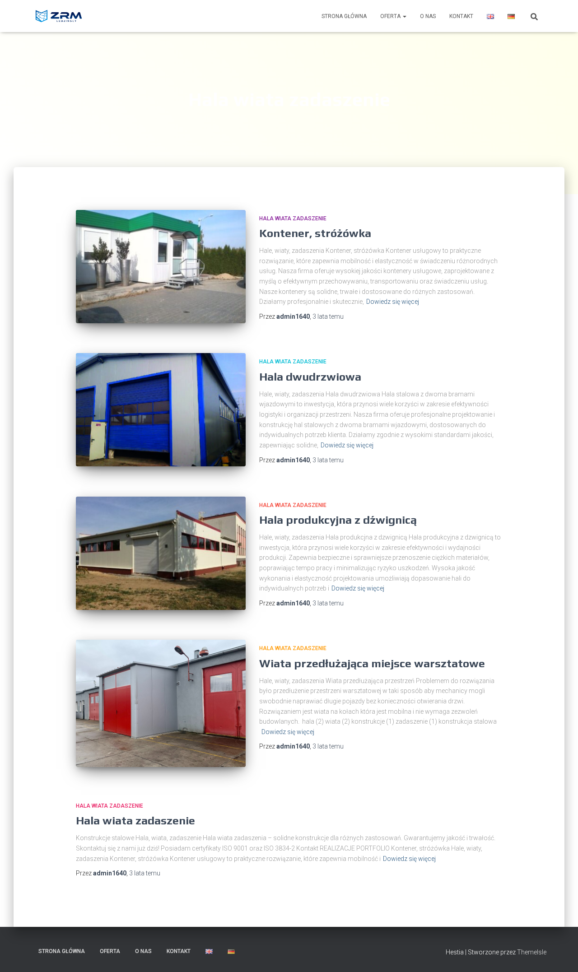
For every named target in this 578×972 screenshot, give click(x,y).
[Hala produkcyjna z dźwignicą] (161, 553)
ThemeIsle (531, 952)
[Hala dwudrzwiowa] (161, 409)
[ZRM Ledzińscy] (59, 16)
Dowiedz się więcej (392, 301)
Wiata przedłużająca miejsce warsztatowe (372, 663)
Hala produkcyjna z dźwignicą (338, 519)
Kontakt (461, 16)
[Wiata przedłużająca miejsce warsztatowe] (161, 703)
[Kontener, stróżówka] (161, 266)
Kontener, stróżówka (315, 233)
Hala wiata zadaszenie (292, 218)
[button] (404, 16)
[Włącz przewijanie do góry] (560, 954)
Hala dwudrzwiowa (310, 376)
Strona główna (344, 16)
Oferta (391, 16)
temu (328, 316)
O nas (428, 16)
